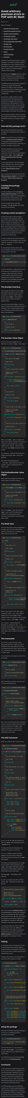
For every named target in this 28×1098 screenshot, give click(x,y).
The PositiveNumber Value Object (12, 41)
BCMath (14, 74)
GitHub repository (16, 1059)
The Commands (7, 46)
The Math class (7, 44)
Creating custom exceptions (11, 34)
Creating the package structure (11, 31)
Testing (5, 52)
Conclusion (6, 57)
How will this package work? (11, 28)
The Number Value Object (10, 39)
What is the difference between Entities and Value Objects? (12, 157)
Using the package (8, 54)
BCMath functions (18, 910)
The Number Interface (9, 36)
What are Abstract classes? (9, 176)
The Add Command (8, 49)
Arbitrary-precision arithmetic (15, 139)
